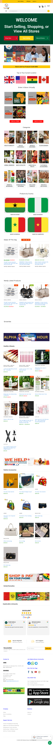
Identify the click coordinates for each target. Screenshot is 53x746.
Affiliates (28, 1)
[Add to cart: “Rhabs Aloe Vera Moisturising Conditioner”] (8, 390)
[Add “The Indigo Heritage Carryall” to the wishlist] (29, 487)
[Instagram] (39, 672)
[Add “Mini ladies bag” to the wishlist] (13, 560)
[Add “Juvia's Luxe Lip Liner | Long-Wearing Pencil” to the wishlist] (29, 363)
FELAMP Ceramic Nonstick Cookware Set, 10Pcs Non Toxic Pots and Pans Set (11, 263)
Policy (4, 712)
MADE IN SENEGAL (15, 234)
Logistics (34, 1)
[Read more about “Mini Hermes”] (39, 536)
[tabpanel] (11, 255)
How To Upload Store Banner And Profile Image (37, 681)
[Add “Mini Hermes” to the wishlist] (45, 536)
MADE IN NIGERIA (38, 214)
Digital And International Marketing (11, 725)
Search (48, 11)
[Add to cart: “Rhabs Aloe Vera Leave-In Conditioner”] (39, 363)
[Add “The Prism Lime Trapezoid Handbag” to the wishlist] (13, 511)
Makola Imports (11, 266)
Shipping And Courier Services (10, 727)
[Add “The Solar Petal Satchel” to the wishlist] (13, 487)
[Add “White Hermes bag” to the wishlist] (13, 536)
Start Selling (20, 1)
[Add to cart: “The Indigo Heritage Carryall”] (23, 487)
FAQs (4, 716)
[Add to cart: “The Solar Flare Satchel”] (39, 487)
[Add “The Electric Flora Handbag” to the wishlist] (29, 511)
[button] (5, 54)
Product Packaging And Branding (10, 723)
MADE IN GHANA (15, 214)
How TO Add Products (32, 682)
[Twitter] (32, 672)
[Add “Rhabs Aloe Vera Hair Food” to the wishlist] (29, 390)
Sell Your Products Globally (9, 731)
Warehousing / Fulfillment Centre (10, 729)
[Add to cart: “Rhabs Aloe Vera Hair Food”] (23, 390)
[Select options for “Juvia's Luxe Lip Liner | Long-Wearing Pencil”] (23, 363)
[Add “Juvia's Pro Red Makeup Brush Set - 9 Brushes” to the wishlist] (13, 363)
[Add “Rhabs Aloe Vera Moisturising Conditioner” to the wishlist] (13, 390)
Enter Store (8, 99)
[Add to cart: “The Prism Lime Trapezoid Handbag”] (8, 511)
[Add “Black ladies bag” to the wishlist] (45, 511)
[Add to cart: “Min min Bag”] (23, 536)
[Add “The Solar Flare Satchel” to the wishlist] (45, 487)
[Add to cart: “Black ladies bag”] (39, 511)
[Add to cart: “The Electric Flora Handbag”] (23, 511)
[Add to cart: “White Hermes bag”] (8, 536)
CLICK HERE (34, 66)
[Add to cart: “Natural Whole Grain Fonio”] (39, 390)
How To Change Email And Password (35, 684)
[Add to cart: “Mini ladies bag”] (8, 560)
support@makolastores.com (12, 681)
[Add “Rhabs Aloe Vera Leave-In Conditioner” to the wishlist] (45, 363)
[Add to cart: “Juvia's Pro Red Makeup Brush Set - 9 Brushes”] (8, 363)
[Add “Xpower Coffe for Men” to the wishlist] (13, 415)
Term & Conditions (7, 714)
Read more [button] (30, 633)
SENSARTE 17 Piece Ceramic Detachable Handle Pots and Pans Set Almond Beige (25, 263)
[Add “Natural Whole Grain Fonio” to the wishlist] (45, 390)
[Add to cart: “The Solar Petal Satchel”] (8, 487)
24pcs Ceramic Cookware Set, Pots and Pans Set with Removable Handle (41, 263)
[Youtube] (35, 672)
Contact (29, 714)
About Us (29, 712)
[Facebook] (28, 672)
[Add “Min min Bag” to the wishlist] (29, 536)
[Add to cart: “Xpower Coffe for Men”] (8, 415)
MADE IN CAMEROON (38, 234)
